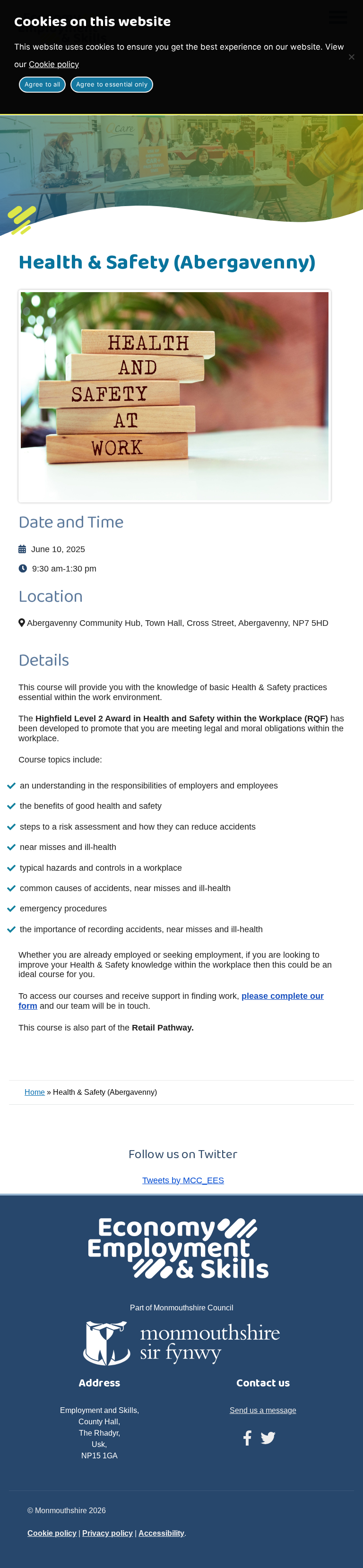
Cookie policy (54, 64)
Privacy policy (107, 1533)
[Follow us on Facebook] (247, 1438)
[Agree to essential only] (351, 56)
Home (35, 1092)
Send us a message (263, 1410)
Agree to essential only (111, 84)
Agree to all (42, 84)
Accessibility (161, 1533)
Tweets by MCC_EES (183, 1180)
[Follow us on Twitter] (268, 1438)
